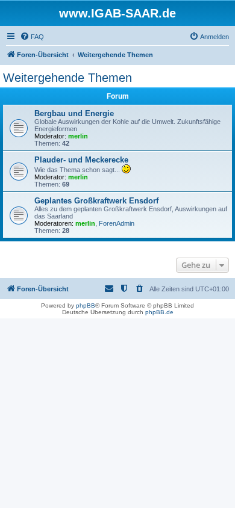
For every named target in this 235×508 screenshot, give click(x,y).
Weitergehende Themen (67, 77)
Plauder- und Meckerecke (81, 159)
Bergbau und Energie (74, 113)
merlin (78, 136)
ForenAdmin (116, 223)
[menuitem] (32, 36)
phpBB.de (159, 312)
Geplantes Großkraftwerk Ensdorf (96, 200)
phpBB (85, 305)
